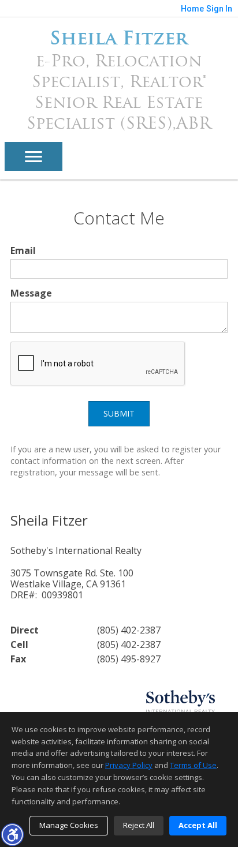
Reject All (138, 825)
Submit (119, 413)
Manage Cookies (68, 825)
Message (31, 293)
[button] (12, 834)
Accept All (197, 825)
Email (23, 250)
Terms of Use (193, 765)
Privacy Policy (129, 765)
